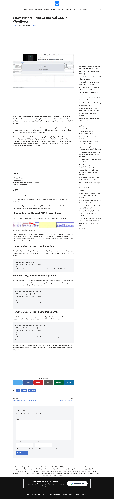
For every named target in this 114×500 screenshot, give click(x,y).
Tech (68, 473)
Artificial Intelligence (61, 467)
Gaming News (78, 469)
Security (38, 473)
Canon (70, 467)
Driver (91, 467)
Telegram (69, 382)
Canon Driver (77, 467)
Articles (51, 467)
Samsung (32, 473)
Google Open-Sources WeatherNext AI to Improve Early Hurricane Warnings (89, 195)
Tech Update (90, 473)
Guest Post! (86, 9)
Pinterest (38, 382)
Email (48, 382)
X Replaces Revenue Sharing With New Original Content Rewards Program (88, 172)
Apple (38, 467)
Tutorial (24, 390)
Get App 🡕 (85, 495)
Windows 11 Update (63, 476)
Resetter (84, 471)
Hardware (20, 471)
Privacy (45, 495)
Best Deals (60, 9)
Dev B (16, 25)
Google (85, 469)
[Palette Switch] (100, 9)
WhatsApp (58, 382)
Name (18, 442)
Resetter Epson (91, 471)
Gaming (70, 469)
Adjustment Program (21, 467)
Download (85, 467)
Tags (80, 9)
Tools (74, 9)
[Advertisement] (43, 38)
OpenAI (64, 471)
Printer (69, 471)
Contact (77, 495)
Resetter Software (18, 473)
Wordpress (32, 390)
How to (46, 9)
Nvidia (59, 471)
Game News (48, 469)
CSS (18, 390)
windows (45, 476)
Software (68, 9)
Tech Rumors (82, 473)
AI (28, 467)
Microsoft (53, 471)
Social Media (46, 473)
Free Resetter (40, 469)
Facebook (28, 382)
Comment (19, 419)
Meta (47, 471)
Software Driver (61, 473)
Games (53, 9)
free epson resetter (29, 469)
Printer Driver (76, 471)
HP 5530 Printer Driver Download (88, 229)
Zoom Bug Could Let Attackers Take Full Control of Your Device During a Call (89, 121)
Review (26, 473)
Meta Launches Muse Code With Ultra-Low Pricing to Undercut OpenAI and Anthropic (90, 213)
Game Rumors (57, 469)
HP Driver (35, 471)
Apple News (44, 467)
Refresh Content (67, 495)
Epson (95, 467)
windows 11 (53, 476)
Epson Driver (19, 469)
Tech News (74, 473)
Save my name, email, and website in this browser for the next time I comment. (40, 449)
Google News (93, 469)
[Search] (94, 9)
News (31, 9)
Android (33, 467)
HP (30, 471)
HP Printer (42, 471)
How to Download (55, 495)
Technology (38, 9)
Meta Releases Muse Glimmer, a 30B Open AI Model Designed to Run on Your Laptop (89, 154)
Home (25, 9)
